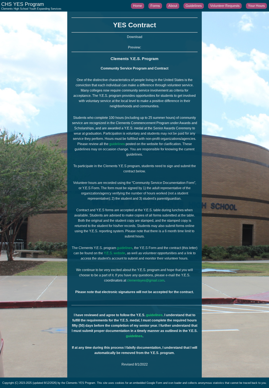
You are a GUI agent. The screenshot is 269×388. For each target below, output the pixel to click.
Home (137, 6)
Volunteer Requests (225, 6)
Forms (155, 6)
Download (134, 37)
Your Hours (256, 6)
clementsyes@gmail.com (145, 280)
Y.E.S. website (114, 253)
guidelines (117, 144)
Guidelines (194, 6)
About (172, 6)
